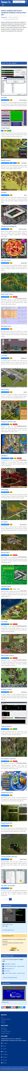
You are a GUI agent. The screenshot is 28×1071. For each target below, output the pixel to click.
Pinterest (5, 1057)
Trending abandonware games (10, 977)
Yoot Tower (4, 355)
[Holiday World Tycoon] (14, 781)
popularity (14, 63)
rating (10, 63)
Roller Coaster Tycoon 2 (7, 655)
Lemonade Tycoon (6, 586)
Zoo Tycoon (4, 522)
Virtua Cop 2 (7, 971)
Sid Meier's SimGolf (6, 689)
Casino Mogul (4, 489)
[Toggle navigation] (3, 5)
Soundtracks (4, 1028)
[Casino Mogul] (14, 478)
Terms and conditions (6, 1068)
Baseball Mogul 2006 (6, 823)
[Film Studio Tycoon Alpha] (14, 876)
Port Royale (4, 621)
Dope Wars (4, 97)
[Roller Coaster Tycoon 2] (14, 644)
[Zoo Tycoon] (14, 510)
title (7, 63)
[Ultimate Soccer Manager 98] (14, 214)
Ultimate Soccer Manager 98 (8, 226)
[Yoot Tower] (14, 346)
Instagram (5, 1054)
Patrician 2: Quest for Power (8, 422)
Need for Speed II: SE (9, 968)
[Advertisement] (14, 46)
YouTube (5, 1051)
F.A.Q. (2, 1017)
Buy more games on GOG (8, 930)
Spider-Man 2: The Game (9, 964)
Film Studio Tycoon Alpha (8, 885)
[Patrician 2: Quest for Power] (14, 410)
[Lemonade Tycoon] (14, 574)
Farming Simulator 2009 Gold (9, 856)
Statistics (3, 1022)
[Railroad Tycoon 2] (14, 148)
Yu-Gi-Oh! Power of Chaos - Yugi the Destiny (14, 966)
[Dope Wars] (14, 81)
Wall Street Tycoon (6, 326)
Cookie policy (22, 1068)
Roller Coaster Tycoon (7, 294)
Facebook (5, 1043)
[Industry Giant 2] (14, 542)
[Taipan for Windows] (14, 713)
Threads (5, 1060)
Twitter (4, 1049)
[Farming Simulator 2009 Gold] (14, 844)
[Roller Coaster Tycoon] (14, 282)
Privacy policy (15, 1068)
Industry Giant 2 (5, 552)
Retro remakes (4, 1029)
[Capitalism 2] (14, 444)
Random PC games (5, 1033)
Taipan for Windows (6, 726)
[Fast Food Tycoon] (14, 248)
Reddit (4, 1046)
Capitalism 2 (4, 456)
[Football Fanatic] (14, 118)
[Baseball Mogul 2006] (14, 812)
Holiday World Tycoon (7, 792)
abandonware (4, 17)
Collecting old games (5, 1019)
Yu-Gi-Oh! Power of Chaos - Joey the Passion (14, 973)
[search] (26, 2)
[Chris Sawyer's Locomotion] (14, 747)
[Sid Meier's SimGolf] (14, 678)
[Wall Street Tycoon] (14, 315)
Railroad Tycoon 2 (6, 160)
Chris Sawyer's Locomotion (8, 759)
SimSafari (3, 192)
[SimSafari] (14, 181)
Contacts (3, 1021)
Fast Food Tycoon (6, 260)
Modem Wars (5, 1002)
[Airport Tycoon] (14, 378)
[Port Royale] (14, 609)
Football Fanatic (5, 128)
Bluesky (5, 1063)
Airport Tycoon (5, 389)
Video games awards (5, 1031)
